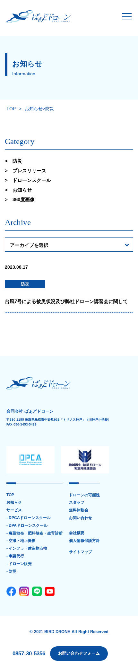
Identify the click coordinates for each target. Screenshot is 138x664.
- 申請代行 (15, 556)
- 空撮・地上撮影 (21, 541)
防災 (17, 161)
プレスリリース (29, 170)
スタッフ (76, 502)
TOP (10, 495)
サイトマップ (80, 552)
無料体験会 (78, 510)
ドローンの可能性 (84, 495)
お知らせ (22, 190)
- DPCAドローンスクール (28, 518)
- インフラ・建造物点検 (26, 548)
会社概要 (76, 533)
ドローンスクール (32, 180)
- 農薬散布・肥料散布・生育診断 (34, 533)
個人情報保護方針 (84, 541)
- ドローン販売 (19, 564)
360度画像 (24, 199)
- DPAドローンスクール (26, 526)
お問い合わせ (80, 518)
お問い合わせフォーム (79, 653)
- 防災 (11, 572)
